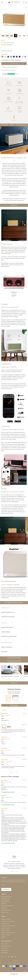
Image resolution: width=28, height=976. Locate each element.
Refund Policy (4, 952)
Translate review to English (9, 792)
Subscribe (14, 971)
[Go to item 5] (20, 35)
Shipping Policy (4, 950)
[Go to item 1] (3, 35)
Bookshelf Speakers (5, 899)
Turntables (3, 903)
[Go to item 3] (11, 35)
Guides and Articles (5, 934)
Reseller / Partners (5, 930)
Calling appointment (6, 919)
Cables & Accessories (6, 910)
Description (5, 124)
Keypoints (11, 124)
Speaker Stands (4, 912)
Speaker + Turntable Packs (7, 905)
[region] (14, 862)
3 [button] (14, 846)
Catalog (3, 937)
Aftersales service (5, 923)
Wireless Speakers (5, 901)
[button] (4, 44)
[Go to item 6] (24, 35)
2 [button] (13, 772)
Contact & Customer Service (8, 921)
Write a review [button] (14, 705)
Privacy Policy (4, 948)
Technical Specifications (22, 124)
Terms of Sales (4, 943)
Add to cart (14, 63)
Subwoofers (4, 908)
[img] (4, 713)
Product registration (6, 928)
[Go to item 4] (15, 35)
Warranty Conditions (6, 946)
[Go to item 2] (7, 35)
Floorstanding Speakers (6, 896)
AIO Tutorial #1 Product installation (10, 676)
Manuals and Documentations (8, 925)
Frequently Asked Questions (7, 932)
